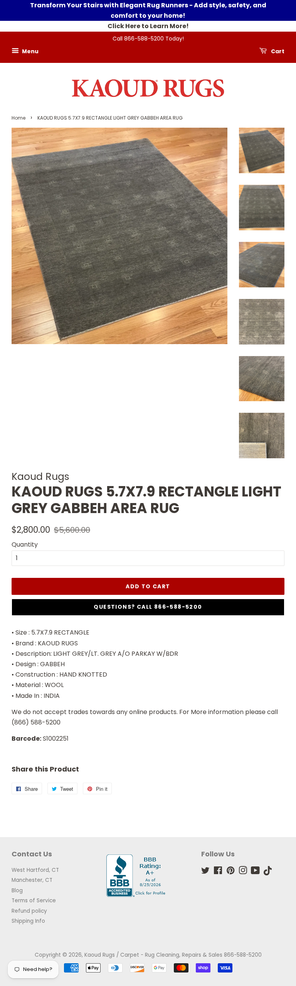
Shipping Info (28, 921)
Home (18, 118)
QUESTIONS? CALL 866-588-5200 (148, 607)
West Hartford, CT (35, 870)
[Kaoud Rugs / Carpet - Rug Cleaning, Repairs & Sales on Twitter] (205, 872)
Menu (30, 51)
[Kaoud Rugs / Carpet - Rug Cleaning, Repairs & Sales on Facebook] (218, 872)
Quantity (25, 544)
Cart (277, 51)
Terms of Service (34, 900)
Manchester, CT (32, 880)
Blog (17, 890)
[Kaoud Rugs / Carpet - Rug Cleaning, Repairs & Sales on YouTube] (255, 872)
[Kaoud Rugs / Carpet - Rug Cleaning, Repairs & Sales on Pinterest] (230, 872)
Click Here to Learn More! (148, 26)
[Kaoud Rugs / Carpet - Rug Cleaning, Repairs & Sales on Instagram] (243, 872)
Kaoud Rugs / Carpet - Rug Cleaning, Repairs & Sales (153, 955)
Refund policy (29, 911)
